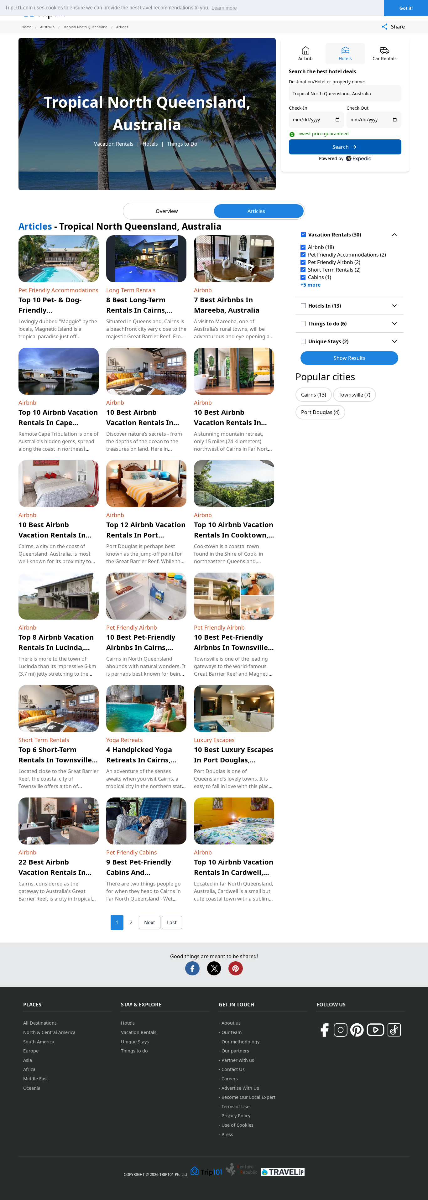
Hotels (150, 143)
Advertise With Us (240, 1088)
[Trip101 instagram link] (340, 1030)
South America (38, 1042)
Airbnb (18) (321, 247)
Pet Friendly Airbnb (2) (334, 262)
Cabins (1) (319, 277)
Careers (230, 1079)
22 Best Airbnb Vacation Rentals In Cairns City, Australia (54, 872)
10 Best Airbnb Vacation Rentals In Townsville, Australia (142, 422)
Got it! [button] (406, 8)
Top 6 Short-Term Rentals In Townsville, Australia (56, 760)
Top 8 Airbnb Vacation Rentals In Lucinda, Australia (56, 647)
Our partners (235, 1051)
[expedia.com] (358, 158)
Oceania (31, 1088)
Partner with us (238, 1060)
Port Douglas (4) (320, 412)
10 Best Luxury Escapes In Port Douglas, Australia (234, 760)
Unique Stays (135, 1042)
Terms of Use (235, 1106)
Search (340, 146)
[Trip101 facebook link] (324, 1030)
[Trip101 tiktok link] (394, 1030)
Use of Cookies (237, 1125)
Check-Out (357, 108)
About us (231, 1023)
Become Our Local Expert (248, 1097)
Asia (27, 1060)
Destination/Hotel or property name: (327, 82)
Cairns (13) (313, 394)
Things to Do (182, 143)
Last (172, 922)
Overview (167, 211)
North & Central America (49, 1032)
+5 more (310, 284)
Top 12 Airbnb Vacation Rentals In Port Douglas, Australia (145, 535)
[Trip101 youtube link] (375, 1030)
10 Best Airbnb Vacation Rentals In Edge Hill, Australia (52, 535)
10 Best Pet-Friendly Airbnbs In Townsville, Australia (232, 647)
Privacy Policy (236, 1116)
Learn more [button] (224, 8)
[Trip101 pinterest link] (357, 1030)
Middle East (35, 1079)
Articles (256, 211)
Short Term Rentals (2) (334, 269)
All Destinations (40, 1023)
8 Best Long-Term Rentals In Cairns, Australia (136, 310)
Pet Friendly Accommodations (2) (347, 254)
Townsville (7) (354, 394)
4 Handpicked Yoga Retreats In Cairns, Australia (139, 760)
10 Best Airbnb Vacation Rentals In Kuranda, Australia (227, 422)
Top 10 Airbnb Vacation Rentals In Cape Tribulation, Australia (58, 422)
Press (227, 1134)
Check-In (298, 108)
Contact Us (233, 1069)
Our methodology (240, 1042)
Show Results (349, 358)
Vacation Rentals (113, 143)
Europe (31, 1051)
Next (149, 922)
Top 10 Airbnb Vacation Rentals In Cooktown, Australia (233, 535)
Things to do (134, 1051)
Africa (29, 1069)
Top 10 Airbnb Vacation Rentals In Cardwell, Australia (233, 872)
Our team (232, 1032)
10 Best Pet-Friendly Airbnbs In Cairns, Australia (140, 647)
